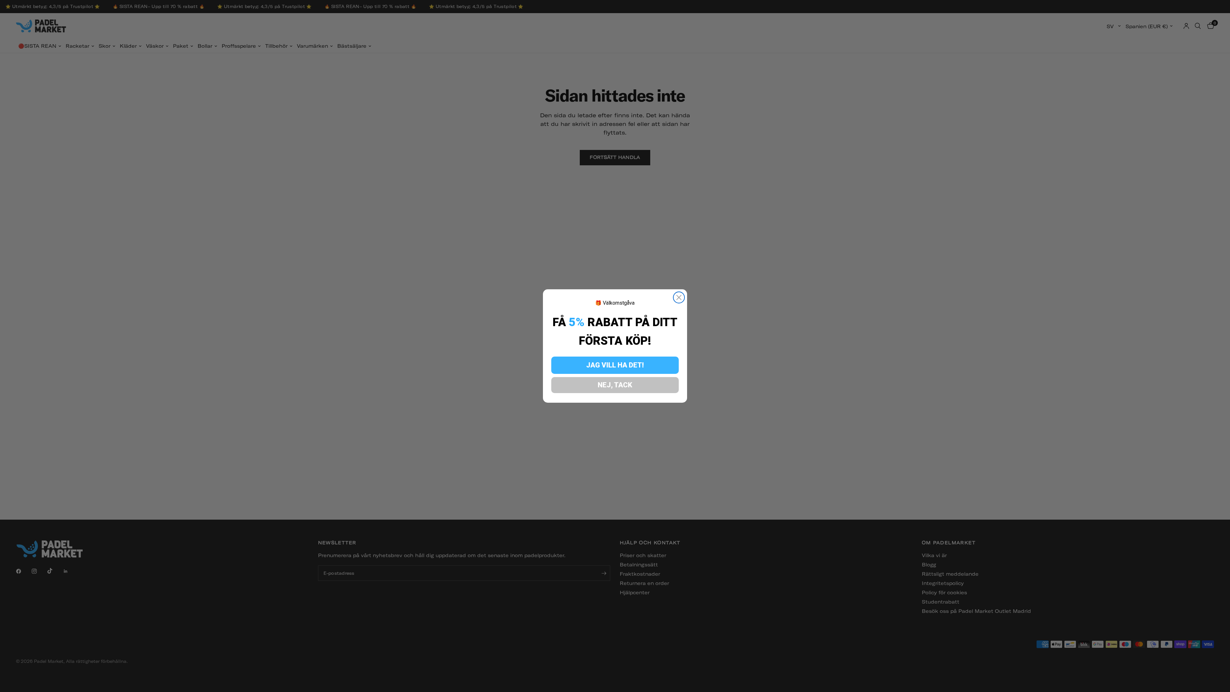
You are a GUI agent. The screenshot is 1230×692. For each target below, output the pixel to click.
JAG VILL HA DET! (615, 365)
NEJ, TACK (615, 385)
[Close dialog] (679, 297)
